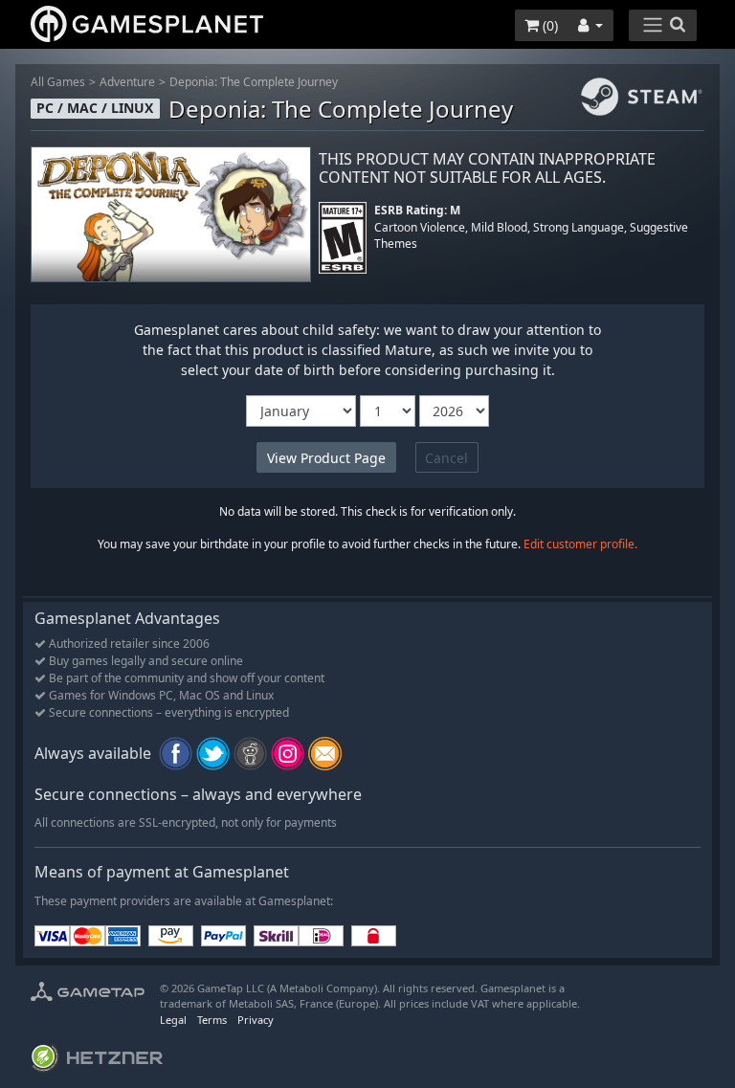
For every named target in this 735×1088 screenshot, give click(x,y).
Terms (212, 1019)
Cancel (446, 458)
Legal (173, 1019)
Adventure (127, 82)
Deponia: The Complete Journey (253, 82)
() (548, 25)
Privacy (255, 1019)
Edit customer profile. (580, 544)
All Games (58, 82)
